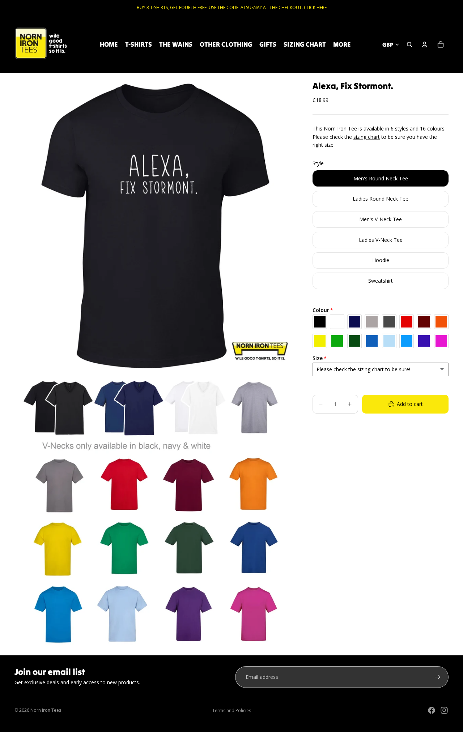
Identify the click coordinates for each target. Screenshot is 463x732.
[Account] (425, 44)
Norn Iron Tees (45, 710)
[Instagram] (444, 710)
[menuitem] (342, 44)
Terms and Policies (231, 710)
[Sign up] (437, 677)
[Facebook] (431, 710)
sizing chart (366, 136)
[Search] (409, 44)
